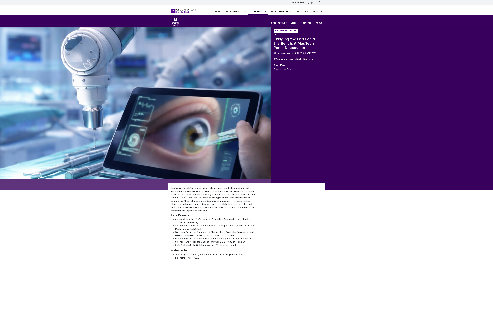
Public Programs (278, 22)
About (319, 22)
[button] (235, 11)
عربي (310, 2)
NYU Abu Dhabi (298, 3)
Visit (293, 22)
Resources (305, 22)
